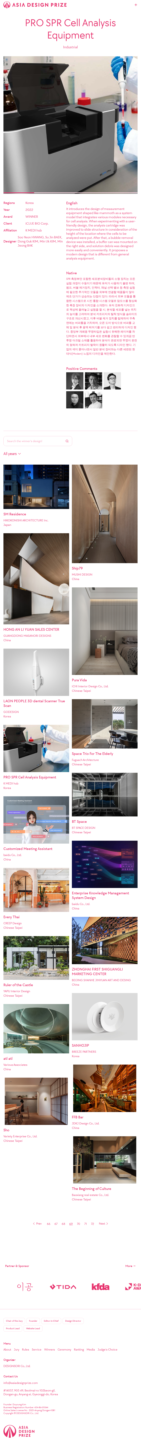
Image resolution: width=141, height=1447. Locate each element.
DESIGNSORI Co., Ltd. (16, 1366)
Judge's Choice (107, 1349)
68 (63, 1223)
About (7, 1349)
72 (92, 1223)
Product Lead (13, 1328)
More (128, 1266)
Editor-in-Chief (51, 1320)
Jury (16, 1349)
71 (85, 1223)
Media (91, 1349)
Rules (25, 1349)
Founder (33, 1320)
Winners (49, 1349)
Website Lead (33, 1328)
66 (48, 1223)
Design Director (73, 1320)
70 (78, 1223)
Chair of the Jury (14, 1320)
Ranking (79, 1349)
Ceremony (64, 1349)
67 (56, 1223)
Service (36, 1349)
